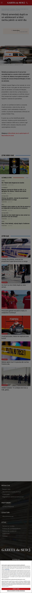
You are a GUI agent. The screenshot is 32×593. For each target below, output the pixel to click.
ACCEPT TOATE (16, 588)
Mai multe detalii (7, 569)
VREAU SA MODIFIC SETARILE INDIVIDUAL (16, 590)
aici (15, 574)
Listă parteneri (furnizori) (5, 586)
